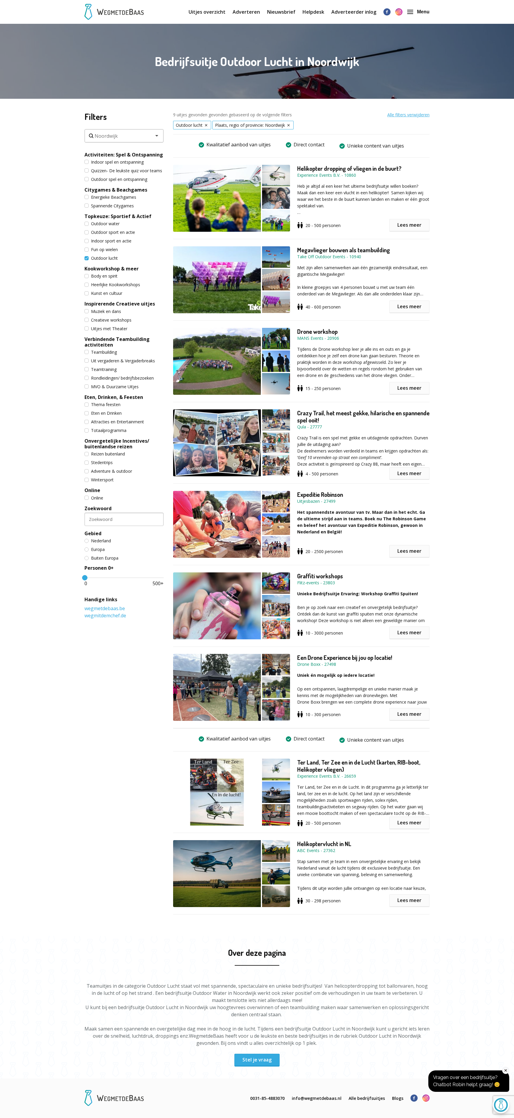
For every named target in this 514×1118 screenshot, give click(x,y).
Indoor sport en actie (111, 241)
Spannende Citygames (112, 206)
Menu (423, 11)
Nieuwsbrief (281, 12)
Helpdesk (313, 12)
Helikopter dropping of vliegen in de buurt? (349, 168)
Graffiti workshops (320, 576)
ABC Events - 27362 (316, 850)
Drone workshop (317, 331)
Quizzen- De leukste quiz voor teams (126, 170)
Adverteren (246, 12)
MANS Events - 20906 (318, 338)
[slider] (84, 577)
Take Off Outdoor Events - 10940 (329, 256)
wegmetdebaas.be (104, 608)
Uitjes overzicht (207, 12)
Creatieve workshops (111, 320)
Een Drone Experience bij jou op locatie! (344, 657)
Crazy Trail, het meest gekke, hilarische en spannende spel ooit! (363, 416)
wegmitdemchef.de (105, 615)
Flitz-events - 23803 (316, 582)
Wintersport (102, 480)
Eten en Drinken (106, 413)
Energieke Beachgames (113, 197)
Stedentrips (102, 462)
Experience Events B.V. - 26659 (326, 776)
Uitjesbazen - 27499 (316, 501)
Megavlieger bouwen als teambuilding (343, 249)
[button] (235, 198)
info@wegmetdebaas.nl (316, 1098)
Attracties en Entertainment (117, 422)
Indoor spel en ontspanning (117, 162)
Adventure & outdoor (111, 471)
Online (97, 498)
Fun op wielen (104, 249)
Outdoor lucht (104, 258)
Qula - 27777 (309, 427)
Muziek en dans (106, 311)
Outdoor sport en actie (113, 232)
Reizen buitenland (108, 454)
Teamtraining (104, 369)
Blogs (397, 1098)
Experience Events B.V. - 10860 (326, 175)
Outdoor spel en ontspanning (119, 179)
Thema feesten (105, 404)
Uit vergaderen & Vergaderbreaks (123, 361)
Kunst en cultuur (106, 293)
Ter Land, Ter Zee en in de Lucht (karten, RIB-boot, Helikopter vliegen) (358, 766)
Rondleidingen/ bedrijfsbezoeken (122, 378)
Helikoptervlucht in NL (324, 843)
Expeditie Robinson (320, 494)
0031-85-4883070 (267, 1098)
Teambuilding (104, 352)
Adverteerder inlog (353, 12)
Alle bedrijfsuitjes (367, 1098)
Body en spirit (104, 276)
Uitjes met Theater (109, 328)
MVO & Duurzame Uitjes (115, 386)
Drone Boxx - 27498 (316, 664)
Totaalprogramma (108, 430)
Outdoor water (105, 223)
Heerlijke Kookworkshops (115, 284)
